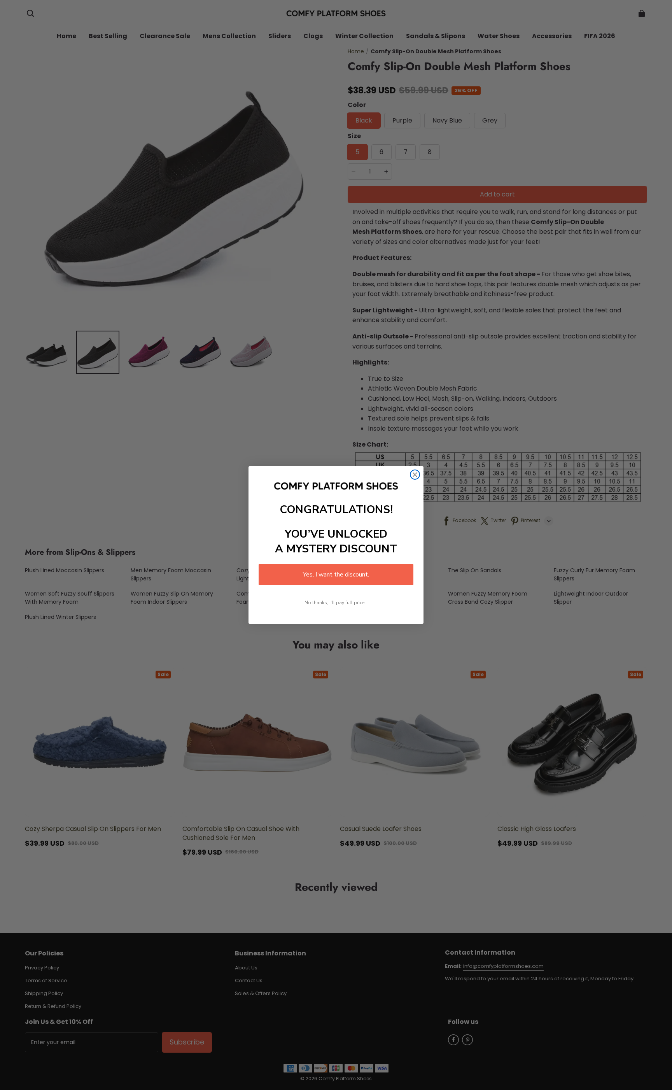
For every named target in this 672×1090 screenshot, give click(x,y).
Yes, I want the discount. (336, 574)
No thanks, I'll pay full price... (336, 602)
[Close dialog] (415, 474)
